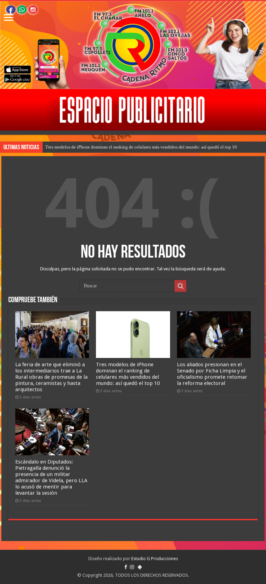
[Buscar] (180, 286)
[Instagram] (132, 567)
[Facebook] (126, 567)
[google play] (139, 567)
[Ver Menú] (9, 18)
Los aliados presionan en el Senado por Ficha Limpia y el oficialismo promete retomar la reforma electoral (212, 373)
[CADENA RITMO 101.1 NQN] (133, 45)
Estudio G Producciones (154, 558)
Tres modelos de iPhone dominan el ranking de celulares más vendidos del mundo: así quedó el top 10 (141, 147)
